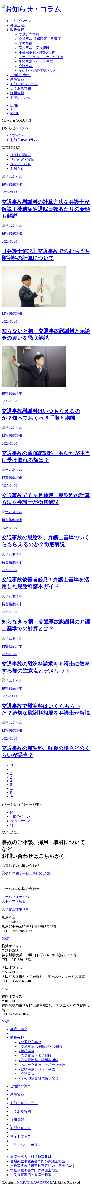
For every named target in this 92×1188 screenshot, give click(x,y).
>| (11, 825)
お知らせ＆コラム (24, 84)
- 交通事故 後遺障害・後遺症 (41, 1046)
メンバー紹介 (20, 164)
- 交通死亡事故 (30, 1042)
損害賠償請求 (20, 155)
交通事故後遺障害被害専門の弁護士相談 (41, 1166)
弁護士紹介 (18, 25)
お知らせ (17, 168)
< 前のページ (20, 816)
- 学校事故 (26, 1051)
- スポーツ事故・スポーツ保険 (42, 1064)
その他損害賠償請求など (37, 70)
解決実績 (17, 79)
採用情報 (17, 93)
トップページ (20, 21)
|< (11, 812)
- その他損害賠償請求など (38, 1078)
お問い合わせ (20, 97)
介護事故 (26, 66)
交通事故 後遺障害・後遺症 (40, 39)
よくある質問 (20, 88)
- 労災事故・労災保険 (35, 1055)
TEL (13, 109)
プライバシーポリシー (27, 1145)
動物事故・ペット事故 (36, 61)
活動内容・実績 (22, 159)
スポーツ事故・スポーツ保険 (41, 57)
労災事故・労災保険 (34, 48)
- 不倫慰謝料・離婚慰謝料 (38, 1060)
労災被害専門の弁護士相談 (30, 1175)
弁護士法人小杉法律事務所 (30, 1157)
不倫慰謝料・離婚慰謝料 (37, 52)
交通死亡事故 (29, 34)
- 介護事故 (26, 1073)
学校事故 (26, 43)
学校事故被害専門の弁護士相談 (34, 1170)
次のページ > (20, 821)
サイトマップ (20, 1136)
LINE (14, 105)
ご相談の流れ (20, 75)
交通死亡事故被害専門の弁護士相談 (37, 1161)
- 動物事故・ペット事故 (37, 1069)
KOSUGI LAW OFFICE (34, 1182)
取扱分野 (17, 30)
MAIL (14, 113)
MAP (5, 938)
